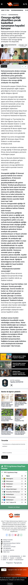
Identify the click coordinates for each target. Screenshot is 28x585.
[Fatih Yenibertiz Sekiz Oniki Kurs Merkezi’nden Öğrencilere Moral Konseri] (21, 397)
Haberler (3, 14)
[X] (9, 535)
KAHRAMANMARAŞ (17, 10)
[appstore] (9, 563)
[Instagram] (12, 535)
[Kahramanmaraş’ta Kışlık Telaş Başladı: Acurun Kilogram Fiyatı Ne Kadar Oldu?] (7, 412)
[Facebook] (7, 535)
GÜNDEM (5, 558)
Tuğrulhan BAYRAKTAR (16, 382)
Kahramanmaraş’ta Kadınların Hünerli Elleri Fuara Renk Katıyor (7, 433)
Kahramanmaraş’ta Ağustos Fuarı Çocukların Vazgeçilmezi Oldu (19, 418)
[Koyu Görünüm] (24, 4)
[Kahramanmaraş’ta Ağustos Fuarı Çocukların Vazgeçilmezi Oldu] (21, 412)
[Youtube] (15, 535)
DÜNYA (4, 559)
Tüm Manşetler (7, 548)
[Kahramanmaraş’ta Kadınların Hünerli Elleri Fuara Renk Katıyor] (7, 427)
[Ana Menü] (1, 4)
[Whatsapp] (21, 535)
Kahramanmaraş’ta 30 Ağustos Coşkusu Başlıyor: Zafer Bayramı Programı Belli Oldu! (7, 404)
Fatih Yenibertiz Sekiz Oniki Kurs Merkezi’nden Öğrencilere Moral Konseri (21, 404)
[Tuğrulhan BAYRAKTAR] (5, 383)
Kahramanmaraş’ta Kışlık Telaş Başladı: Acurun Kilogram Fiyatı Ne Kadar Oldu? (7, 418)
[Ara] (26, 4)
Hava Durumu (6, 541)
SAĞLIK (11, 559)
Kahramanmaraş (13, 14)
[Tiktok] (18, 535)
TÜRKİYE (5, 556)
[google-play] (17, 563)
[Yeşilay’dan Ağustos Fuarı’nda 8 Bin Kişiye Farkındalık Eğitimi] (21, 427)
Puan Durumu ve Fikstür (9, 546)
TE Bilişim (18, 574)
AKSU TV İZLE (5, 10)
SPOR (24, 556)
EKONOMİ (19, 558)
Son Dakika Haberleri (8, 550)
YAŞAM (12, 558)
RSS (4, 569)
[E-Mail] (11, 385)
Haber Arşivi (6, 552)
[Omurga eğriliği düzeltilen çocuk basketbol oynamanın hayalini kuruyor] (14, 56)
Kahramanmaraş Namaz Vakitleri (11, 543)
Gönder (4, 457)
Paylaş (4, 66)
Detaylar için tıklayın (14, 507)
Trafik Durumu (6, 545)
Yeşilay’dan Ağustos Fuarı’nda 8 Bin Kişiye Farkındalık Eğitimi (20, 433)
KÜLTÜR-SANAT (19, 559)
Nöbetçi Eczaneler (8, 539)
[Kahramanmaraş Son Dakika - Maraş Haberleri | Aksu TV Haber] (13, 4)
